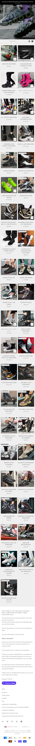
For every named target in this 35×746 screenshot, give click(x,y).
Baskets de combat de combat (26, 436)
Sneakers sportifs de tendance (26, 570)
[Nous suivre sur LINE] (21, 721)
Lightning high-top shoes (9, 196)
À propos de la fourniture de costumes (12, 716)
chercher (4, 692)
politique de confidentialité (9, 704)
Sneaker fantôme (9, 64)
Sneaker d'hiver (26, 195)
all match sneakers (9, 117)
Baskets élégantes (26, 170)
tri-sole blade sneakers (9, 410)
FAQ (3, 701)
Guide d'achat (5, 695)
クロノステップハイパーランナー (9, 330)
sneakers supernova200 (26, 118)
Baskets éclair (9, 277)
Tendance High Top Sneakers (9, 543)
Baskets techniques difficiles (26, 463)
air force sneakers (26, 409)
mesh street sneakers (26, 330)
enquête (4, 698)
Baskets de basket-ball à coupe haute (9, 223)
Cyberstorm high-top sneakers (9, 91)
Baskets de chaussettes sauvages (26, 250)
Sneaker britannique (26, 543)
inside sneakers (26, 277)
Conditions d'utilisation (8, 710)
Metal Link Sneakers (26, 144)
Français (25, 726)
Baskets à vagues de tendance (26, 517)
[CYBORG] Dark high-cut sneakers (26, 223)
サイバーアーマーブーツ (26, 90)
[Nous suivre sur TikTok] (17, 721)
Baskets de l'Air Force (9, 303)
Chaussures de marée (9, 517)
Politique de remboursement (10, 713)
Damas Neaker (9, 170)
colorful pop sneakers (26, 383)
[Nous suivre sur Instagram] (7, 721)
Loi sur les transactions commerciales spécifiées (15, 707)
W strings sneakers (9, 382)
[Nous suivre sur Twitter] (3, 721)
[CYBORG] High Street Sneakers (8, 145)
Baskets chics (26, 302)
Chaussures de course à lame (26, 64)
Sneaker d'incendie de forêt (9, 490)
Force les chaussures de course (9, 571)
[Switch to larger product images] (29, 41)
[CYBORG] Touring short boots (9, 250)
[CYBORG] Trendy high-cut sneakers (9, 356)
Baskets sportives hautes (9, 599)
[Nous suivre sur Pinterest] (12, 721)
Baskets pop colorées (9, 463)
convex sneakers (26, 356)
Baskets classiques (26, 489)
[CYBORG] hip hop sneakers (9, 436)
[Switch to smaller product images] (32, 41)
